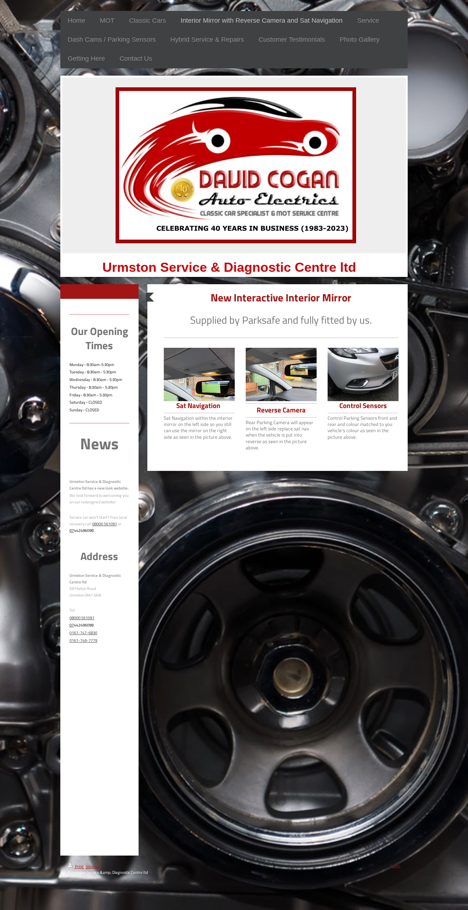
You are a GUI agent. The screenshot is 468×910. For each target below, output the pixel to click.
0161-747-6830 (83, 632)
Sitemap (93, 866)
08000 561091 (104, 524)
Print (79, 866)
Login (395, 866)
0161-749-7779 (83, 640)
